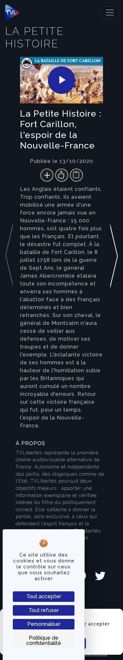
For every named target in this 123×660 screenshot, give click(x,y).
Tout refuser (44, 610)
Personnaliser (43, 624)
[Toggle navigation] (110, 12)
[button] (114, 244)
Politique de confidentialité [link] (43, 640)
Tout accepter (43, 596)
